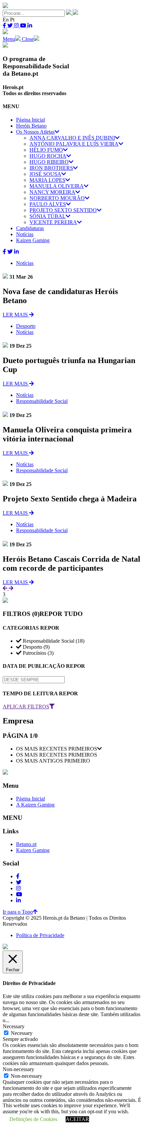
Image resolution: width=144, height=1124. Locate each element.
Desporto (25, 326)
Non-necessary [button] (18, 1069)
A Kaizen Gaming (35, 804)
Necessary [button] (13, 1026)
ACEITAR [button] (77, 1119)
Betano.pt (26, 844)
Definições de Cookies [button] (33, 1119)
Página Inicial (30, 798)
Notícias (24, 263)
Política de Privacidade (40, 935)
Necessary (21, 1033)
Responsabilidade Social (42, 401)
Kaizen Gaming (33, 850)
